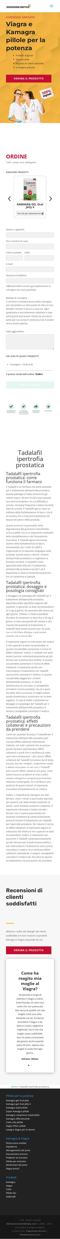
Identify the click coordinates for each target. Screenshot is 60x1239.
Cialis (9, 1189)
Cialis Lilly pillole (14, 1122)
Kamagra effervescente (18, 1118)
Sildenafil (11, 1196)
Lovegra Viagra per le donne (20, 1129)
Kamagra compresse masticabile (23, 1115)
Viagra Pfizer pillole (16, 1125)
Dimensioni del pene (16, 1164)
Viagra (9, 1185)
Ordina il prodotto (29, 78)
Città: (27, 252)
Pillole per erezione (16, 1161)
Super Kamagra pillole (17, 1111)
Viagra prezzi (12, 1168)
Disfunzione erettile (16, 1143)
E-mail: (9, 264)
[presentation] (9, 198)
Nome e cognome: (15, 229)
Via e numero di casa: (17, 241)
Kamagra (10, 1182)
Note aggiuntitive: (15, 331)
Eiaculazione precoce (17, 1154)
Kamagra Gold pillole (17, 1107)
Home (14, 1086)
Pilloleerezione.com (30, 1234)
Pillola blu (11, 1192)
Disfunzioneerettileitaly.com (21, 1223)
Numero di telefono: (16, 275)
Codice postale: (14, 252)
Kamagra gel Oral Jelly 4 (18, 1104)
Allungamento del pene (18, 1150)
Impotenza (11, 1146)
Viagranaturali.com (36, 1230)
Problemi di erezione (16, 1157)
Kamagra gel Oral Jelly (17, 1100)
